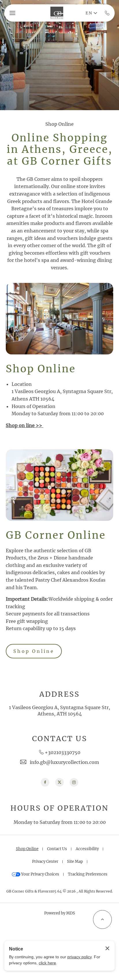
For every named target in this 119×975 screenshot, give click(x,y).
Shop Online (59, 124)
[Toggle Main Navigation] (12, 13)
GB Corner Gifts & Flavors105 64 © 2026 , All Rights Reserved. (59, 891)
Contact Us (57, 848)
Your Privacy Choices (39, 874)
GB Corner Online (56, 535)
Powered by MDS (59, 913)
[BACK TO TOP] (102, 919)
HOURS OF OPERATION (59, 808)
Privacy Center (45, 861)
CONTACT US (59, 738)
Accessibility (87, 848)
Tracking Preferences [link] (87, 874)
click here (47, 963)
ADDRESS (59, 694)
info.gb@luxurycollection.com (64, 762)
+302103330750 (62, 752)
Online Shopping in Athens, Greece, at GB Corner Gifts (60, 149)
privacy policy (79, 957)
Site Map (75, 861)
